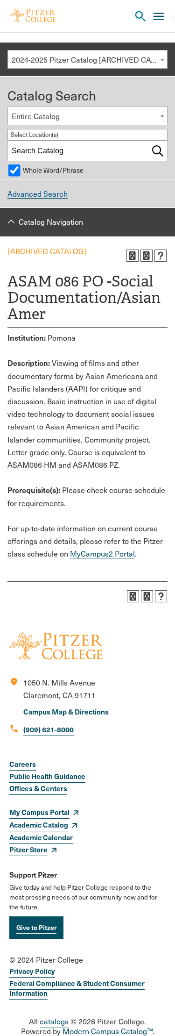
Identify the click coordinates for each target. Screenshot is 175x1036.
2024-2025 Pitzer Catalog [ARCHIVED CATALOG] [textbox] (89, 59)
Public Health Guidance (47, 776)
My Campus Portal (39, 812)
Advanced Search (37, 194)
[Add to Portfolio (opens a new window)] (132, 256)
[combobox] (87, 59)
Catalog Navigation (51, 222)
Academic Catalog (38, 824)
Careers (22, 764)
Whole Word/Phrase (53, 170)
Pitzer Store (28, 849)
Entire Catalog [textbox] (36, 116)
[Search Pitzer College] (140, 16)
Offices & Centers (38, 788)
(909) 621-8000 (48, 729)
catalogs (54, 1021)
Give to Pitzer (36, 927)
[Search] (158, 151)
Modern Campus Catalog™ (108, 1031)
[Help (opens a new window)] (160, 256)
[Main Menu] (159, 16)
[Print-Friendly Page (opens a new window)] (146, 256)
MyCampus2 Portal (102, 553)
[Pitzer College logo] (56, 657)
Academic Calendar (41, 837)
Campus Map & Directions (66, 711)
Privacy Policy (32, 971)
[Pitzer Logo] (32, 16)
